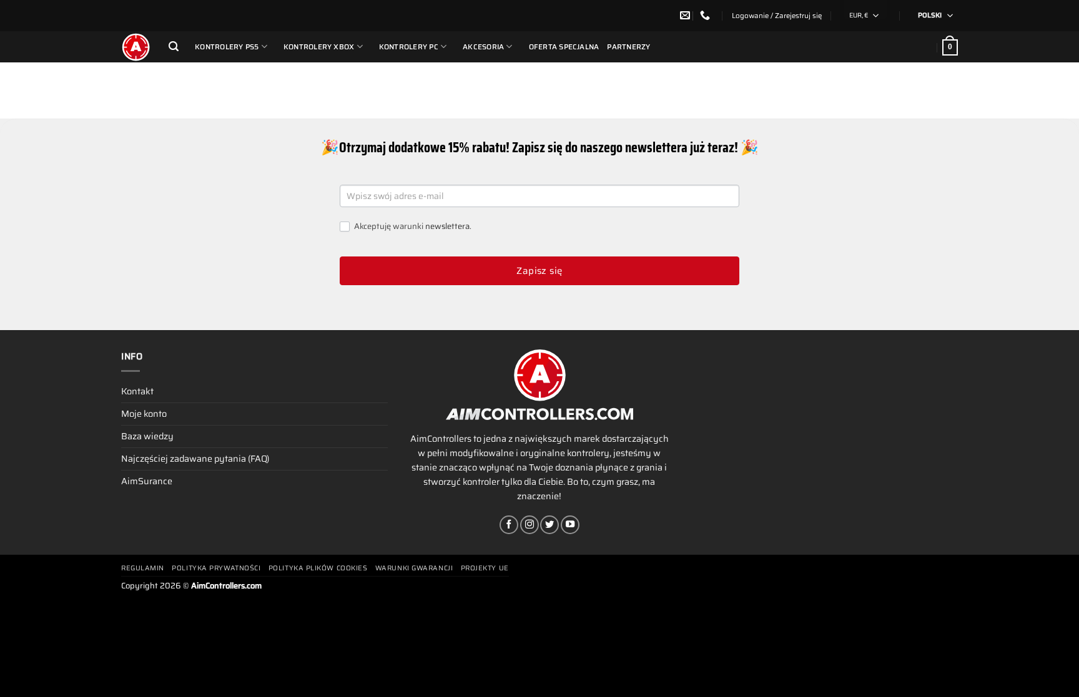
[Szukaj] (174, 46)
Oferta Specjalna (564, 46)
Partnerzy (628, 46)
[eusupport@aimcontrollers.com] (686, 15)
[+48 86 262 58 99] (706, 15)
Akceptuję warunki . (411, 227)
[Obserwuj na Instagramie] (529, 524)
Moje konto (144, 414)
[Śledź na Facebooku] (509, 524)
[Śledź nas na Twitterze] (549, 524)
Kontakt (137, 391)
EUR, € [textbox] (858, 15)
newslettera (447, 226)
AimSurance (146, 481)
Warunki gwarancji (414, 568)
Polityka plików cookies (318, 568)
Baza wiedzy (147, 436)
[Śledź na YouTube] (570, 524)
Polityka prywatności (216, 568)
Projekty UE (485, 568)
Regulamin (142, 568)
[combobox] (865, 15)
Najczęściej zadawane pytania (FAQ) (195, 458)
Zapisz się (539, 270)
